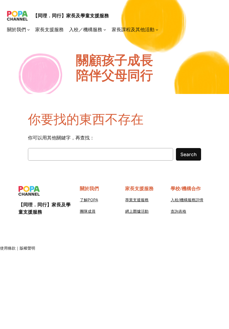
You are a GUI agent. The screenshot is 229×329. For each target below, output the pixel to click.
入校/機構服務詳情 (187, 199)
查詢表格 (178, 211)
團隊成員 (88, 211)
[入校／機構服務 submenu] (104, 29)
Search (188, 154)
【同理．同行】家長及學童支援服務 (71, 15)
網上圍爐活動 (137, 211)
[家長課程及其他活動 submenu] (157, 29)
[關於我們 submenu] (28, 29)
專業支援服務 (137, 199)
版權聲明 (27, 248)
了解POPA (89, 199)
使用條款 (8, 248)
